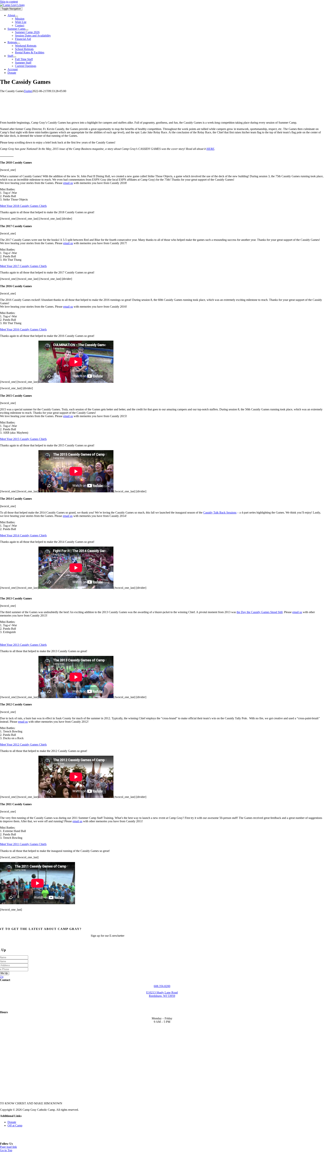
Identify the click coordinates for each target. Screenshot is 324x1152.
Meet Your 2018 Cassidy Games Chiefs (23, 205)
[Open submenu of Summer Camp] (26, 29)
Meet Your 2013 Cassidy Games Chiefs (23, 644)
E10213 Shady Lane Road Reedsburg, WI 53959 (162, 994)
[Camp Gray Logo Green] (12, 5)
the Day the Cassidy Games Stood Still (260, 612)
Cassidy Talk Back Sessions (219, 512)
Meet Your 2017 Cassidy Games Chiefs (23, 266)
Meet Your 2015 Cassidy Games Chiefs (23, 439)
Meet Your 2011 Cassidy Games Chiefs (23, 844)
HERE (210, 148)
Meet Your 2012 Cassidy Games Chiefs (23, 744)
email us (68, 183)
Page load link (8, 1146)
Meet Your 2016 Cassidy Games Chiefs (23, 329)
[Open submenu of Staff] (14, 56)
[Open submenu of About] (16, 16)
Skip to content (9, 1)
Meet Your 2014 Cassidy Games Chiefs (23, 535)
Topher (28, 91)
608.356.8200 (162, 986)
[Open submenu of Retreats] (18, 43)
